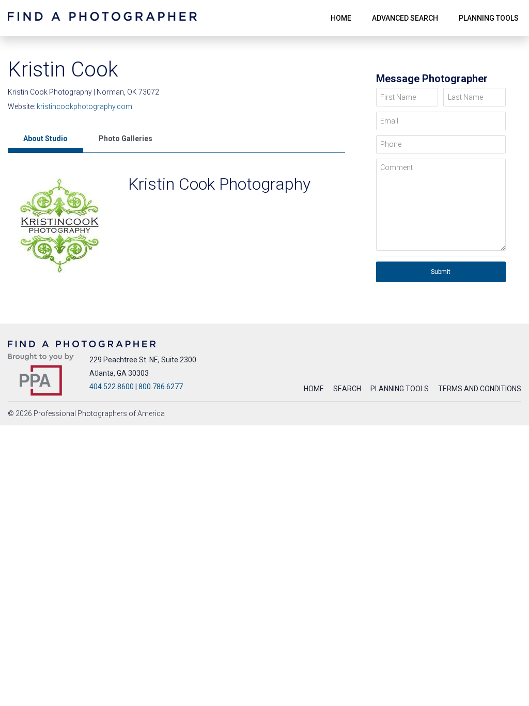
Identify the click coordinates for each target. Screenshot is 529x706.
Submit (440, 271)
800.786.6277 (160, 386)
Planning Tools (399, 389)
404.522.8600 (111, 386)
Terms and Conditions (479, 389)
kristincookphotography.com (84, 106)
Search (347, 389)
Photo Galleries (125, 138)
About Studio (45, 138)
